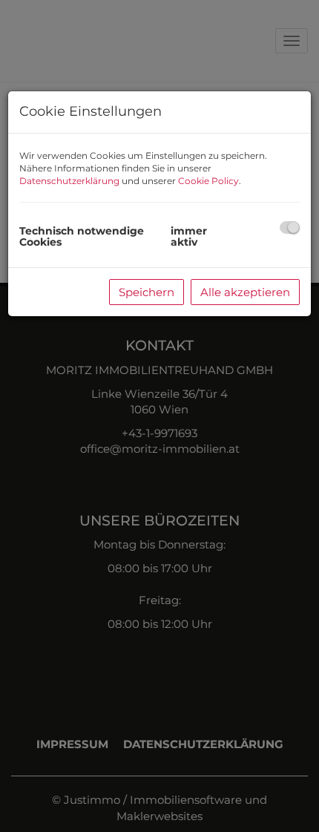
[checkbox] (290, 227)
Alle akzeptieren (245, 292)
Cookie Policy (208, 180)
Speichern (146, 292)
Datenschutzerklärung (69, 180)
